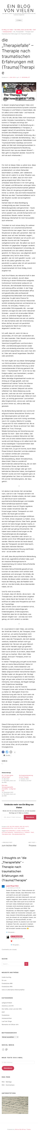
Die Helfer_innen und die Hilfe (18, 826)
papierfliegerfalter (12, 886)
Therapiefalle (19, 832)
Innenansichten (7, 828)
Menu (19, 20)
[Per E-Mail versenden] (11, 752)
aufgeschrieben (7, 1003)
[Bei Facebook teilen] (3, 752)
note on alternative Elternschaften (13, 990)
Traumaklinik (6, 834)
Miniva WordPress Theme (23, 1129)
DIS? (3, 1012)
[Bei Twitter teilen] (7, 752)
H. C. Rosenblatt (24, 77)
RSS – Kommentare (8, 1085)
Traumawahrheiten (18, 834)
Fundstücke (5, 1015)
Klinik (19, 830)
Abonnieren (30, 817)
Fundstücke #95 (7, 986)
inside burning (6, 977)
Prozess (32, 844)
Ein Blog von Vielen (19, 8)
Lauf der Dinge (19, 828)
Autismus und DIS (8, 1006)
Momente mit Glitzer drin (10, 1024)
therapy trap (29, 832)
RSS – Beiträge (7, 1082)
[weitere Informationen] (15, 752)
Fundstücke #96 (7, 983)
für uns (4, 980)
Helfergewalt (11, 830)
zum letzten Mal (9, 844)
